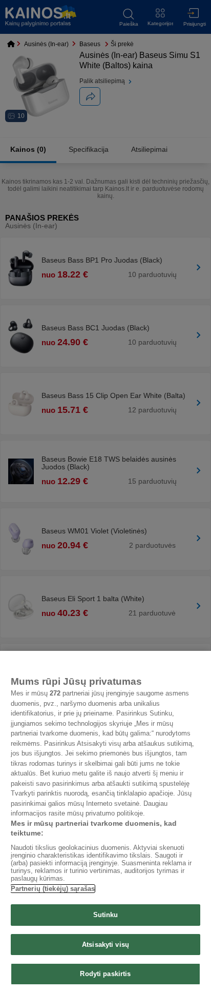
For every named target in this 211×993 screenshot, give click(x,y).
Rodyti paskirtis (105, 974)
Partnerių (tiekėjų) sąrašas (53, 888)
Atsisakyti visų (105, 944)
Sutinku (105, 915)
